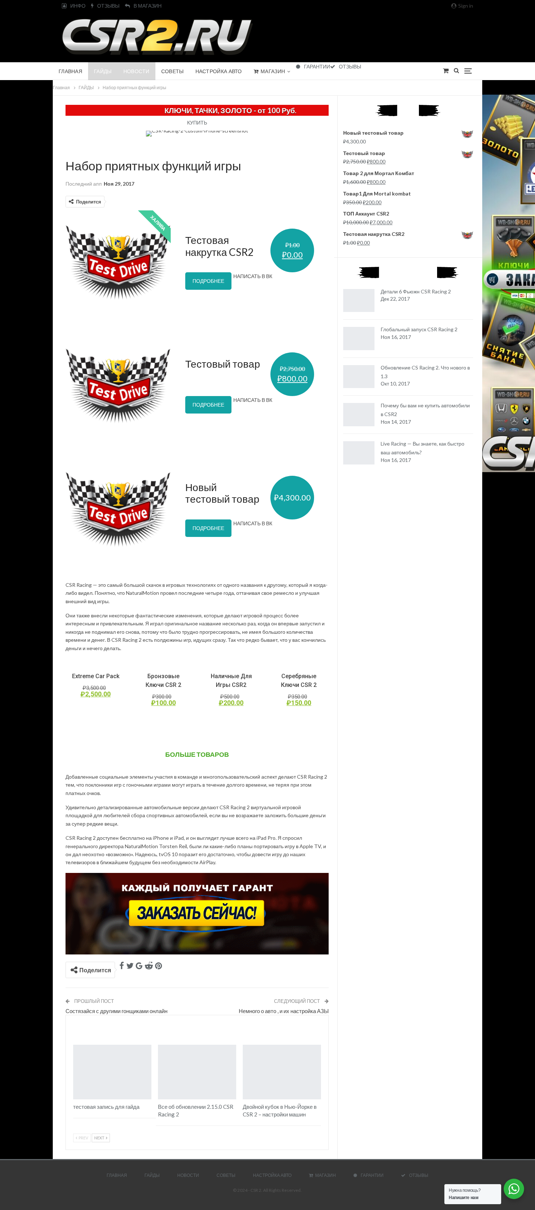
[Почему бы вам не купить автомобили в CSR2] (358, 414)
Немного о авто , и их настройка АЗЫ (284, 1011)
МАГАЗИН (273, 71)
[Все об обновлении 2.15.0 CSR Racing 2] (197, 1072)
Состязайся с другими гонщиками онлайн (116, 1011)
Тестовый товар (222, 363)
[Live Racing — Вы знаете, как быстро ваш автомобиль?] (358, 452)
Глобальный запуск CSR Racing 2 (419, 329)
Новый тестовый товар (222, 493)
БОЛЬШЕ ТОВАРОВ (197, 754)
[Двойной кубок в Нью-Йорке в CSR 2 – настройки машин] (282, 1072)
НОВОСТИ (136, 71)
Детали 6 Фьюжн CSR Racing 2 (416, 291)
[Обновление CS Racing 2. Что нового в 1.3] (358, 376)
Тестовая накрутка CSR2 (219, 246)
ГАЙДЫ (103, 71)
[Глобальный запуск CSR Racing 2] (358, 338)
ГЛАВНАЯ (70, 71)
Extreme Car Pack (95, 676)
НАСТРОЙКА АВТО (218, 71)
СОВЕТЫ (172, 71)
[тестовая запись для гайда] (112, 1072)
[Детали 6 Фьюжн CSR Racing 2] (358, 300)
